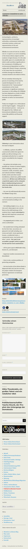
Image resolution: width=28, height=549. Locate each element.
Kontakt (6, 540)
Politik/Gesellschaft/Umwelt (12, 489)
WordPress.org (8, 522)
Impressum (7, 536)
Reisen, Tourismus (9, 493)
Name (4, 355)
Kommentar (6, 332)
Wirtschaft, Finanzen (10, 497)
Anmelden (7, 516)
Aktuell (6, 453)
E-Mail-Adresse (7, 362)
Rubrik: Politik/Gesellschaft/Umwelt (10, 312)
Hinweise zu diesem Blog (11, 532)
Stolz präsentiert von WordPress (15, 546)
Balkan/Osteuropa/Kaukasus (12, 455)
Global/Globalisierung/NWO (12, 466)
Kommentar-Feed (9, 520)
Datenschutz (7, 538)
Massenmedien (8, 476)
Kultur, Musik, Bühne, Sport (12, 474)
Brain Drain (7, 457)
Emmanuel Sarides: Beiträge (12, 459)
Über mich (7, 534)
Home (4, 10)
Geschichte (7, 464)
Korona (6, 472)
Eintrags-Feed (8, 518)
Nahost (6, 482)
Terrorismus (7, 495)
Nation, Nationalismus (10, 484)
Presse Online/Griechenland (12, 444)
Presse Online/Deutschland (12, 442)
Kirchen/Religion (9, 470)
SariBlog (4, 546)
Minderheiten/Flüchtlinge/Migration (15, 480)
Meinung (6, 478)
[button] (4, 307)
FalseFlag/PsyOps (9, 461)
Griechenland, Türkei (10, 468)
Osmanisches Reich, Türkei (12, 486)
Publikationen (8, 491)
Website (4, 369)
